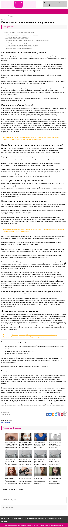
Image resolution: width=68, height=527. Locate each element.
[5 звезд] (10, 414)
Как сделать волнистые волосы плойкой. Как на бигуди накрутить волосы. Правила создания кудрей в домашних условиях (55, 464)
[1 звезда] (2, 414)
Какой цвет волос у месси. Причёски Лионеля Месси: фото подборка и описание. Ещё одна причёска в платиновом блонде (40, 463)
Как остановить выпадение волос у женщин (18, 32)
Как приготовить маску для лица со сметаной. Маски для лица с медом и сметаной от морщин (25, 446)
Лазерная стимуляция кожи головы (18, 48)
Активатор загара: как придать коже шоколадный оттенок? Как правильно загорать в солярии (55, 446)
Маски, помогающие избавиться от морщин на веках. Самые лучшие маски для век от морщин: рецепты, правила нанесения (25, 463)
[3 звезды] (6, 414)
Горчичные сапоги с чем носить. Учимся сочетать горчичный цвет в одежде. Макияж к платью (39, 446)
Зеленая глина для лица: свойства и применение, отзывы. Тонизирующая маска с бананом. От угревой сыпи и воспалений (11, 463)
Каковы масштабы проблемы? (17, 37)
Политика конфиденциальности (54, 518)
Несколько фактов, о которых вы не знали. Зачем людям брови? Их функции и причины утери (11, 446)
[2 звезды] (4, 414)
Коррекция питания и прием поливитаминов (21, 45)
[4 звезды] (8, 414)
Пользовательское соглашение (34, 518)
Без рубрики (5, 422)
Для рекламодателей (16, 518)
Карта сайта (5, 518)
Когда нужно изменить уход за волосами (20, 43)
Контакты (4, 521)
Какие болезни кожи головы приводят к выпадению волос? (27, 40)
